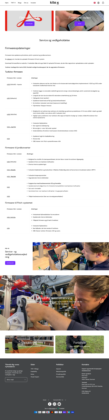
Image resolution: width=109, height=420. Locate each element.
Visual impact (35, 377)
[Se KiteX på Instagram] (54, 404)
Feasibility (34, 371)
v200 (8, 114)
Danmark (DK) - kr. (58, 400)
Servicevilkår (60, 377)
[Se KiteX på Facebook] (49, 404)
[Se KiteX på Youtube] (59, 404)
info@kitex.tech (86, 370)
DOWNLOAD (10, 263)
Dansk (44, 400)
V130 (8, 162)
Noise (32, 374)
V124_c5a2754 (11, 127)
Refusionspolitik (61, 371)
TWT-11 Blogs (35, 369)
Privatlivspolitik (61, 374)
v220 (8, 84)
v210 (8, 98)
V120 (8, 196)
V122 (8, 187)
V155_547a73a (11, 217)
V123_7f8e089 (11, 176)
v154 (8, 228)
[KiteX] (54, 2)
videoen (9, 59)
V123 (8, 139)
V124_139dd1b (11, 170)
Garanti (58, 369)
